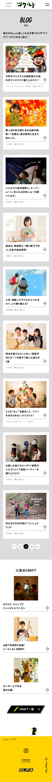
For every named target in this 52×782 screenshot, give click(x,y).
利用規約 (26, 759)
